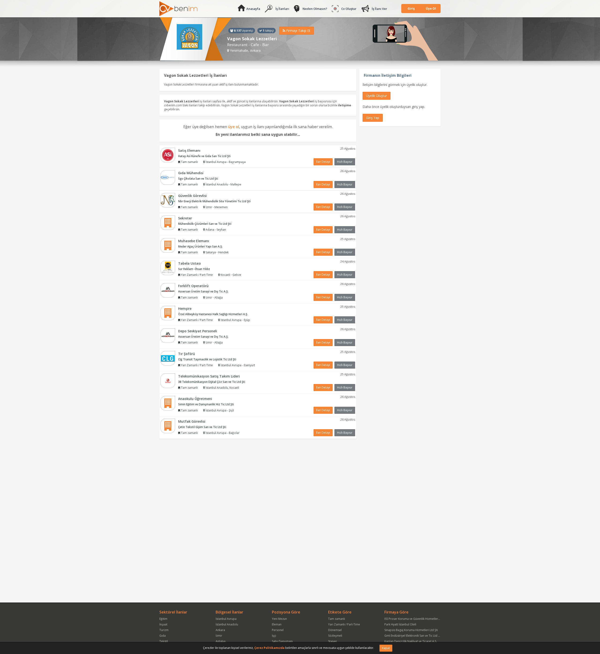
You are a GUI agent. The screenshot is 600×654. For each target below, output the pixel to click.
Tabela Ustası (189, 263)
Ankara (220, 630)
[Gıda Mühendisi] (168, 177)
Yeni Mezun (279, 619)
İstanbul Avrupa (226, 619)
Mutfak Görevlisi (191, 421)
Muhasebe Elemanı (193, 241)
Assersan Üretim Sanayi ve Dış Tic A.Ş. (203, 291)
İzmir (219, 636)
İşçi (274, 636)
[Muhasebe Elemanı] (168, 245)
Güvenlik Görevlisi (192, 195)
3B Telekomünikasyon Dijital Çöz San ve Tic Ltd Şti (211, 382)
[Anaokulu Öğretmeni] (168, 403)
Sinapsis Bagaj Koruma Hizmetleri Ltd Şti (411, 630)
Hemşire (184, 308)
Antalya (220, 641)
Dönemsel (335, 630)
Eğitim (163, 619)
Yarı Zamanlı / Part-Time (344, 624)
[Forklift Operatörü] (168, 290)
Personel (278, 630)
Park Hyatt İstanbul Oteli (400, 624)
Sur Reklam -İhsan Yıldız (194, 269)
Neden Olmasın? (315, 9)
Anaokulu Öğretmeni (195, 398)
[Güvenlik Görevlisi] (168, 200)
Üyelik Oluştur (376, 95)
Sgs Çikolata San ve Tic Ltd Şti (198, 179)
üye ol (233, 126)
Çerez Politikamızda (269, 648)
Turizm (164, 630)
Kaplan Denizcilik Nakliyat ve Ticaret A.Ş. (410, 641)
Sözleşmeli (335, 636)
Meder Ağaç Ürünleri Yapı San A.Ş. (200, 246)
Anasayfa (253, 9)
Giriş (411, 8)
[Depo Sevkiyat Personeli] (168, 335)
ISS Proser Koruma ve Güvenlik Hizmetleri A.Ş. (414, 619)
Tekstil (163, 641)
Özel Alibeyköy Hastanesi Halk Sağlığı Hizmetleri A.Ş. (213, 314)
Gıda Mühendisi (190, 173)
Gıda (162, 636)
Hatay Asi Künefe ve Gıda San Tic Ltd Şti (204, 156)
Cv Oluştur (348, 9)
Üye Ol (431, 8)
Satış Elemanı (189, 150)
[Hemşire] (168, 313)
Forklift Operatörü (193, 286)
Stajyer (332, 641)
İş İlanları (282, 9)
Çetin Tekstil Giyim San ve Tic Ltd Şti (202, 427)
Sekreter (185, 218)
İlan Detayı (323, 162)
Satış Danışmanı (282, 641)
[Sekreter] (168, 222)
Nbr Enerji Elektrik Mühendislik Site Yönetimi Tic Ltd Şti (214, 201)
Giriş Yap (372, 117)
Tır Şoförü (186, 353)
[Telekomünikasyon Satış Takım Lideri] (168, 380)
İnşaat (163, 624)
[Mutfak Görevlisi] (168, 426)
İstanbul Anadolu (227, 624)
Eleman (276, 624)
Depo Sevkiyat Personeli (197, 331)
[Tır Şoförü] (168, 358)
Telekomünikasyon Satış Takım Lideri (209, 376)
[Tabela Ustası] (168, 268)
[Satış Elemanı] (168, 155)
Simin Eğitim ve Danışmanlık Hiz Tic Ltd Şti (206, 404)
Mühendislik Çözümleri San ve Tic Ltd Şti (204, 224)
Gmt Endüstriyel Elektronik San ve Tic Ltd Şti (412, 636)
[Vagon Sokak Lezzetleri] (195, 39)
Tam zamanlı (336, 619)
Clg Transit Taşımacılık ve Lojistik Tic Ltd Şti (207, 359)
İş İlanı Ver (379, 9)
